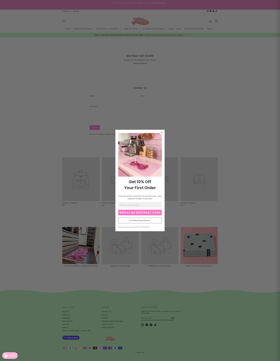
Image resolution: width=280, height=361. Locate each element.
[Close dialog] (162, 132)
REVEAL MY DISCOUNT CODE (140, 212)
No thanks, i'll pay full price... (140, 220)
